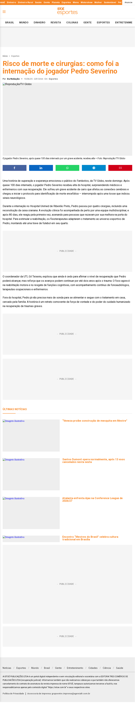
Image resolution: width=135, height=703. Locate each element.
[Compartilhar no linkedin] (41, 168)
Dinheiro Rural (25, 2)
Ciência (107, 667)
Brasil (9, 22)
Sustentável (110, 2)
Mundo (23, 22)
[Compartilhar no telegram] (94, 168)
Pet (119, 2)
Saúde (38, 2)
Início (5, 56)
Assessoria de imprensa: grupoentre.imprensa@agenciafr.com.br (58, 693)
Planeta (56, 2)
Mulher (98, 2)
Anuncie (128, 2)
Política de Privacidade (13, 693)
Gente (47, 2)
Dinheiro (11, 2)
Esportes (66, 2)
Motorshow (86, 2)
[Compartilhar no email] (120, 168)
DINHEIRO (39, 22)
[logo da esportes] (67, 11)
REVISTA (56, 22)
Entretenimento (75, 667)
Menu (76, 2)
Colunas (72, 22)
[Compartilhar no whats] (67, 168)
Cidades (93, 667)
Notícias (7, 667)
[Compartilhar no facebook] (14, 168)
